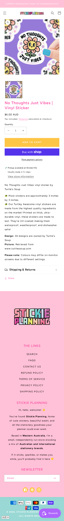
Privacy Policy (32, 385)
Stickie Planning (28, 512)
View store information (21, 176)
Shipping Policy (32, 391)
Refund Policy (32, 372)
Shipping (23, 119)
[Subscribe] (54, 478)
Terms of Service (32, 379)
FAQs (32, 360)
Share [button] (11, 278)
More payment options (32, 159)
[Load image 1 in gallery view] (13, 89)
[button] (4, 13)
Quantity (9, 124)
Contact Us (32, 366)
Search (32, 354)
